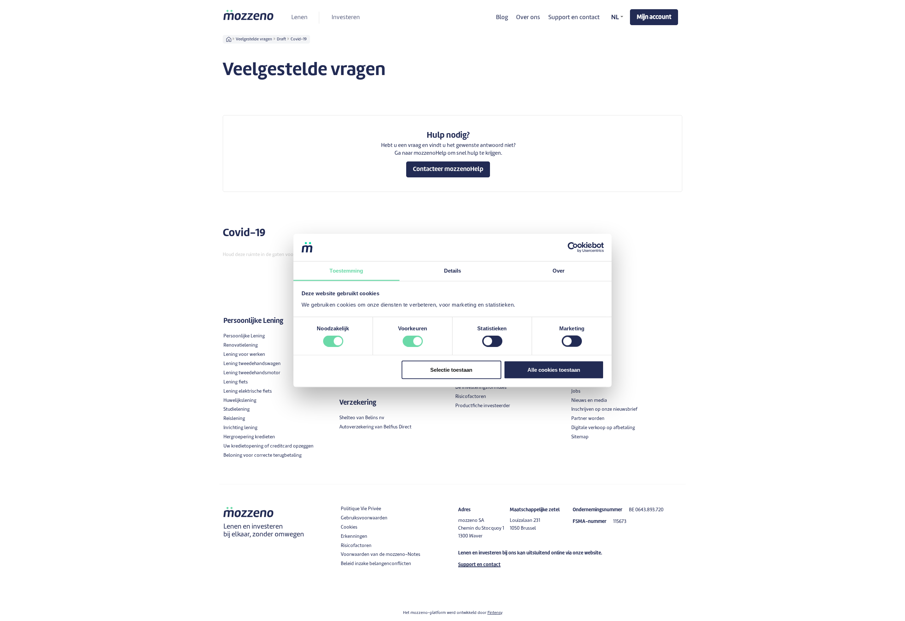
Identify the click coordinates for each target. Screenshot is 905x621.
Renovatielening (240, 345)
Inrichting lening (240, 428)
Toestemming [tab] (346, 270)
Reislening (234, 418)
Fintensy (494, 613)
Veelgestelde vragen (254, 39)
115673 (619, 521)
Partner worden (588, 418)
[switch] (413, 341)
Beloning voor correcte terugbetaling (262, 455)
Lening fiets (235, 382)
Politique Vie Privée (361, 509)
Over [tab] (559, 270)
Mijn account (654, 17)
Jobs (575, 391)
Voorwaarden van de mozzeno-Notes (380, 554)
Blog (502, 18)
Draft (281, 39)
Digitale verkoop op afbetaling (603, 428)
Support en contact (574, 18)
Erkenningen (354, 536)
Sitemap (580, 437)
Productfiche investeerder (482, 406)
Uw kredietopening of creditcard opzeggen (268, 446)
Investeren (346, 18)
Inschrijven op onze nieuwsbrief (604, 409)
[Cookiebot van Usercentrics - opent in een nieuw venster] (573, 247)
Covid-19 (298, 39)
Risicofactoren (470, 396)
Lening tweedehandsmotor (251, 373)
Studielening (236, 409)
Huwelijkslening (239, 400)
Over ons (528, 18)
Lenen (299, 18)
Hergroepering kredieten (249, 437)
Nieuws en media (589, 400)
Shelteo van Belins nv (361, 418)
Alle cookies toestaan (553, 369)
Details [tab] (452, 270)
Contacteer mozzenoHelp (448, 169)
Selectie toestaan (451, 369)
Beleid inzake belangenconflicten (376, 564)
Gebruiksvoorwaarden (364, 518)
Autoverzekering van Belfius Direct (375, 427)
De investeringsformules (481, 387)
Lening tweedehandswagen (252, 363)
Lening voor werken (244, 354)
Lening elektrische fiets (247, 391)
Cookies (349, 527)
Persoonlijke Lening (244, 336)
